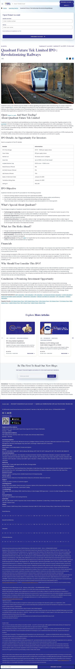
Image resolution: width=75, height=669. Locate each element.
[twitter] (6, 413)
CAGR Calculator (67, 295)
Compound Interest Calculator (52, 295)
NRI (62, 485)
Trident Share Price (14, 303)
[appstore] (15, 419)
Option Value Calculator (63, 458)
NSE (6, 500)
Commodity (67, 485)
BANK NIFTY (16, 451)
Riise (26, 464)
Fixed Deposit (18, 443)
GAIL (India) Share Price (49, 468)
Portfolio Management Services (10, 487)
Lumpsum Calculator (60, 455)
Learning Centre (16, 474)
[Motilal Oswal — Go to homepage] (7, 4)
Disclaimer (39, 500)
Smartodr (31, 506)
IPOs (37, 485)
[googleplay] (15, 422)
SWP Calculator (19, 295)
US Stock (49, 485)
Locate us (15, 481)
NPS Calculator (52, 458)
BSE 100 (59, 451)
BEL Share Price (63, 470)
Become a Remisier (45, 478)
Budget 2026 (5, 485)
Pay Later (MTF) (26, 443)
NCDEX (12, 500)
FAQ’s (10, 481)
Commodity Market (15, 447)
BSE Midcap (30, 451)
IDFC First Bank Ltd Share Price (63, 468)
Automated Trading (25, 487)
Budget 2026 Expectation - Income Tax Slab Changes (49, 491)
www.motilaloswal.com (63, 660)
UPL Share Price (54, 301)
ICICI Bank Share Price (17, 301)
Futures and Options (26, 447)
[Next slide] (72, 338)
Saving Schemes (23, 497)
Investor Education (55, 500)
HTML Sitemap (66, 506)
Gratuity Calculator (64, 457)
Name (4, 25)
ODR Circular (42, 506)
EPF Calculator (60, 296)
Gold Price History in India (28, 491)
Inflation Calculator (42, 458)
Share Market (5, 447)
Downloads (25, 506)
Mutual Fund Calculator (14, 457)
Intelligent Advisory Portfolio (37, 441)
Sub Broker (55, 485)
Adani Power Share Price (38, 303)
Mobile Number (7, 18)
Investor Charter (6, 506)
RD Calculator (21, 455)
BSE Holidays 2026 (16, 491)
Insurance (49, 443)
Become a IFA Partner (33, 478)
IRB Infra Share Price (7, 470)
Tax (3, 497)
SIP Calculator (38, 295)
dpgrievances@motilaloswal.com (30, 582)
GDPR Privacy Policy (16, 506)
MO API (22, 464)
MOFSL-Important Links (20, 500)
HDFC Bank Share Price (31, 301)
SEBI (8, 500)
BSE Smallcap (23, 451)
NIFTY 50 (4, 451)
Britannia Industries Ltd (35, 470)
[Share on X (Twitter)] (70, 58)
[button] (12, 3)
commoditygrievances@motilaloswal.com (12, 599)
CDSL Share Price (44, 301)
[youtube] (8, 413)
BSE (3, 500)
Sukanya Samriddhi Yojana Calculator (11, 296)
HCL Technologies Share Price (20, 470)
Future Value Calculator (52, 457)
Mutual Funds (14, 441)
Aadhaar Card (14, 497)
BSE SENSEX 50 (65, 451)
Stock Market (13, 485)
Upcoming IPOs (6, 441)
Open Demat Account (65, 2)
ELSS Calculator (12, 458)
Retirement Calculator (29, 296)
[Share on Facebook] (73, 58)
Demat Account (12, 115)
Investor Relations (31, 500)
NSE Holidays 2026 (6, 491)
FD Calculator (13, 455)
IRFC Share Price (25, 303)
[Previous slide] (2, 338)
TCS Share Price (64, 301)
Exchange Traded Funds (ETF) (39, 443)
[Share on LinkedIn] (67, 58)
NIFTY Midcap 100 (46, 451)
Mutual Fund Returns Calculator (46, 296)
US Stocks (47, 441)
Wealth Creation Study (9, 502)
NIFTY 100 (54, 451)
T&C (20, 31)
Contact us (5, 481)
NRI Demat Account (24, 441)
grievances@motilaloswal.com (9, 582)
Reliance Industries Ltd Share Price (50, 470)
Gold (60, 485)
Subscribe (51, 376)
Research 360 (5, 464)
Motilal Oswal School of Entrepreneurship (31, 474)
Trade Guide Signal (15, 464)
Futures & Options (31, 485)
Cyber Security (58, 506)
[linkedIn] (10, 413)
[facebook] (3, 413)
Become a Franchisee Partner (20, 478)
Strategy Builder (32, 464)
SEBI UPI (66, 5)
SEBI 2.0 (36, 506)
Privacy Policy (49, 506)
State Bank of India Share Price (34, 468)
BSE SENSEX (10, 451)
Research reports (6, 474)
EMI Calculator (29, 295)
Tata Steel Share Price (20, 468)
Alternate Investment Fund (57, 441)
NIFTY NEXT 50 (37, 451)
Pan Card (7, 497)
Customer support (23, 481)
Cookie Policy (46, 500)
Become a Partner (7, 478)
